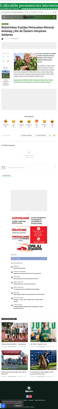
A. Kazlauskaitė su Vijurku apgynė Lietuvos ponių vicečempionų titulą (42, 373)
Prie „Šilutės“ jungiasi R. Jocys (38, 344)
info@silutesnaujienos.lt (17, 12)
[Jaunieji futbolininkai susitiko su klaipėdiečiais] (6, 74)
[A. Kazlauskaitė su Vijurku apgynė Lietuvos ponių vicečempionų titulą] (43, 360)
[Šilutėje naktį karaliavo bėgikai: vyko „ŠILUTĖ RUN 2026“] (15, 360)
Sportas (5, 24)
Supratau (18, 405)
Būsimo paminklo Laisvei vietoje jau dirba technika (26, 278)
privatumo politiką (18, 403)
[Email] (8, 61)
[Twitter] (8, 56)
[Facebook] (54, 12)
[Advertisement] (29, 45)
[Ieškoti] (54, 17)
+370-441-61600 (6, 12)
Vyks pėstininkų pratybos (20, 268)
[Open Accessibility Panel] (3, 405)
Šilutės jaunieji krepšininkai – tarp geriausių (14, 344)
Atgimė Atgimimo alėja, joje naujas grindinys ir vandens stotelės (29, 294)
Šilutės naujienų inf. (15, 38)
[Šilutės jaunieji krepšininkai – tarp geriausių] (15, 332)
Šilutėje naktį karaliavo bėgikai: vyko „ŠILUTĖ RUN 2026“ (14, 373)
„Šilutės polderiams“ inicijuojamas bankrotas (24, 284)
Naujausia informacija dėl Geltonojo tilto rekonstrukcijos (27, 273)
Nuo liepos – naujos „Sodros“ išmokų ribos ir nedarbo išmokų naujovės (28, 300)
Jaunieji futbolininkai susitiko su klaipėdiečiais (5, 82)
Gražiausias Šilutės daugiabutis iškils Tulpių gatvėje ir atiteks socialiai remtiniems (28, 307)
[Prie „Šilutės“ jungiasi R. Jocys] (43, 332)
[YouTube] (55, 12)
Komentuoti (20, 346)
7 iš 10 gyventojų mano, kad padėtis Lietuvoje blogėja (26, 289)
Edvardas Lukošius (12, 376)
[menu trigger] (5, 17)
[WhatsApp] (3, 61)
